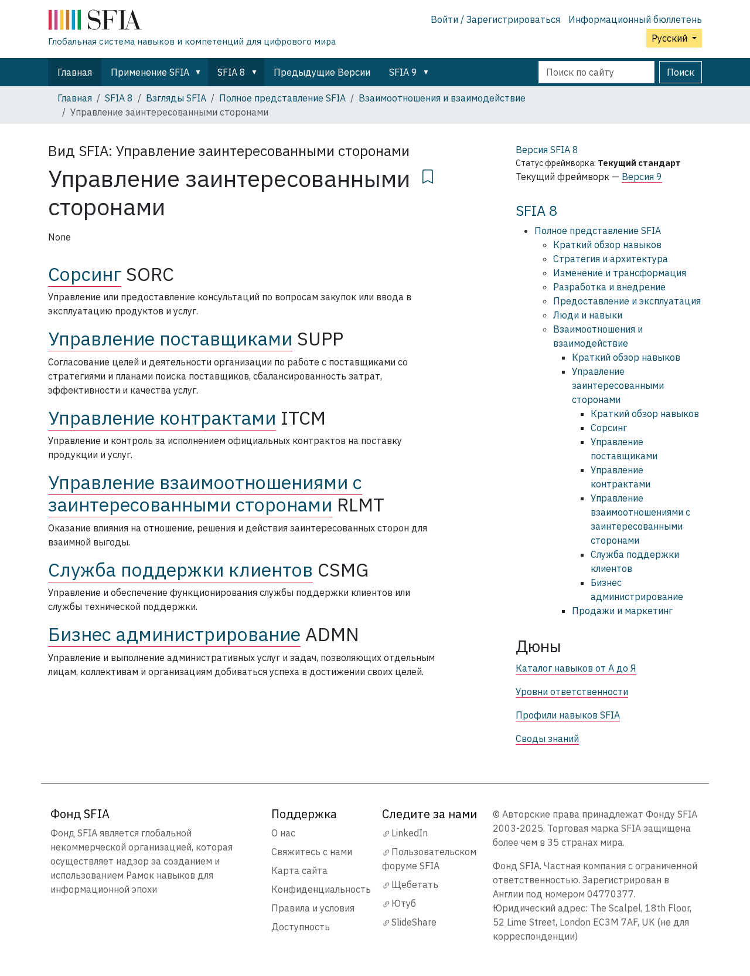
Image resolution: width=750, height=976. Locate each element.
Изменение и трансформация (619, 273)
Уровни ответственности (572, 691)
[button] (200, 72)
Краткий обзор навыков (607, 244)
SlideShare (414, 922)
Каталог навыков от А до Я (576, 668)
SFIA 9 (403, 72)
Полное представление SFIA (282, 98)
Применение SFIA (150, 72)
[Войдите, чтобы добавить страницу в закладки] (428, 174)
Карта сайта (299, 870)
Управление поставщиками (170, 338)
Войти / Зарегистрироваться (495, 19)
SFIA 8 (231, 72)
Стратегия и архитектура (610, 259)
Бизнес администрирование (174, 634)
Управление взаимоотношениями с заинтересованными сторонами (205, 493)
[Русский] (192, 22)
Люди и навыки (587, 315)
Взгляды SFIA (176, 98)
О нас (283, 833)
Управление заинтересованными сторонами (618, 385)
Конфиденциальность (321, 889)
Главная (74, 72)
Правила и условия (312, 908)
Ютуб (403, 903)
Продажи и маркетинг (622, 610)
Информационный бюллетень (635, 19)
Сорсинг (84, 274)
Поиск (680, 72)
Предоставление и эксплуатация (627, 301)
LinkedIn (409, 833)
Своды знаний (547, 738)
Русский (671, 38)
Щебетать (414, 884)
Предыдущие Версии (322, 72)
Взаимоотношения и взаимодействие (442, 98)
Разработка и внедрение (609, 287)
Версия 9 (642, 176)
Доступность (300, 927)
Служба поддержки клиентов (180, 569)
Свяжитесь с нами (311, 852)
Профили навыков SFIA (568, 715)
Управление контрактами (162, 417)
